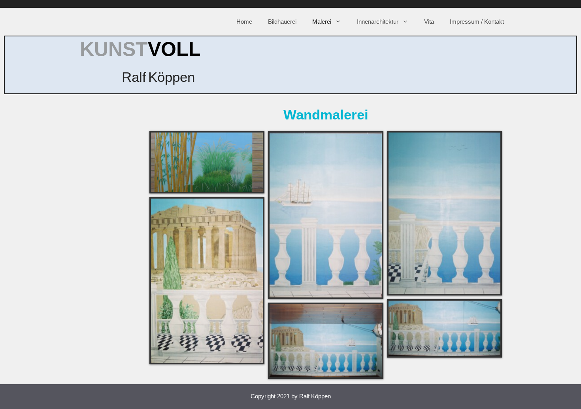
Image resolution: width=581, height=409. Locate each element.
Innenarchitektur (377, 21)
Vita (429, 21)
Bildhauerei (282, 21)
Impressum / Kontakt (477, 21)
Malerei (321, 21)
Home (244, 21)
